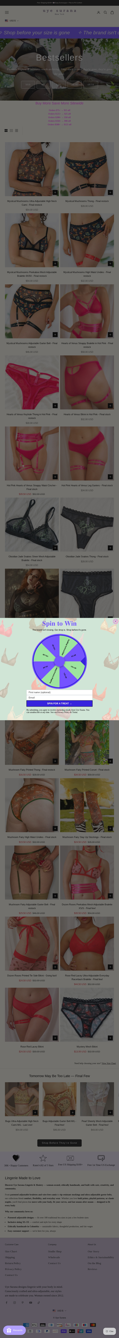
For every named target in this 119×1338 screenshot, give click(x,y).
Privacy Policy (63, 712)
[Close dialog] (115, 621)
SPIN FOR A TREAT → (59, 703)
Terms (74, 712)
